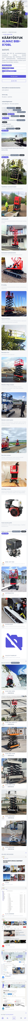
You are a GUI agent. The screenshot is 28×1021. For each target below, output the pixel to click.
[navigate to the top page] (26, 532)
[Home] (2, 1018)
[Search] (6, 1018)
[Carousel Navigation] (14, 14)
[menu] (14, 1018)
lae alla (14, 83)
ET (25, 1018)
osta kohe (14, 79)
